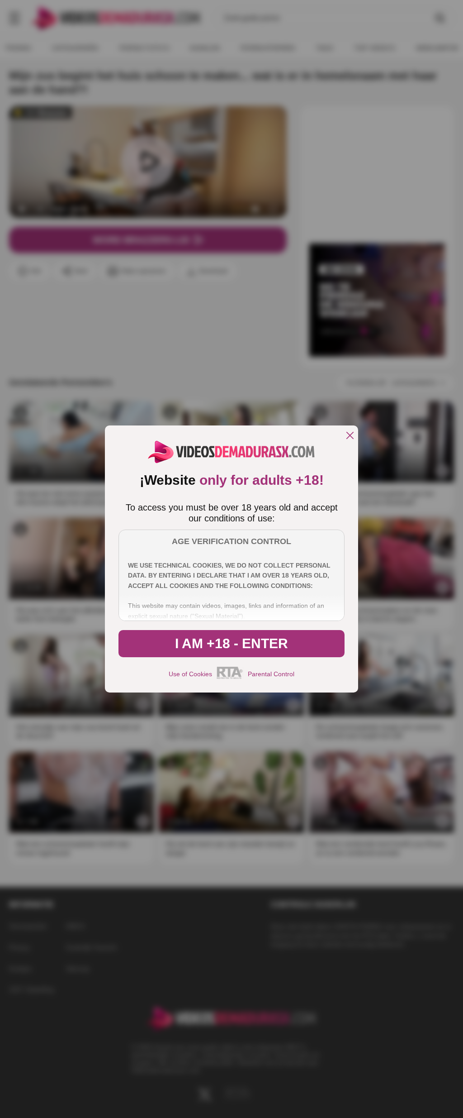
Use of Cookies (190, 674)
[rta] (230, 677)
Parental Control (271, 674)
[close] (350, 436)
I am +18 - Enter (231, 643)
